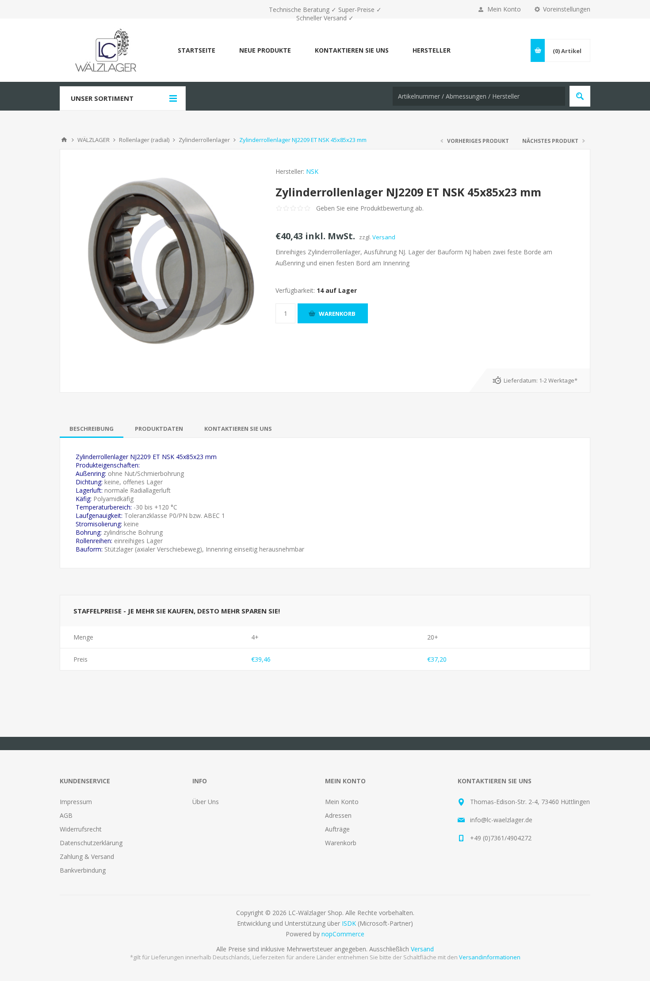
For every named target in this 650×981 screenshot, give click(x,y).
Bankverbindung (83, 870)
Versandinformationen (489, 957)
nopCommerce (342, 934)
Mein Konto (504, 9)
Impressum (76, 801)
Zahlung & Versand (87, 856)
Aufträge (337, 829)
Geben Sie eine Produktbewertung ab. (370, 208)
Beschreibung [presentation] (91, 429)
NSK (312, 171)
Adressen (338, 815)
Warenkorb (340, 843)
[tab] (91, 428)
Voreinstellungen (566, 9)
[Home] (64, 140)
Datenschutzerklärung (91, 843)
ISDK (349, 923)
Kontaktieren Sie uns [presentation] (238, 429)
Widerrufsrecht (81, 829)
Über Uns (205, 801)
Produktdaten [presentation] (159, 429)
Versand (383, 237)
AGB (66, 815)
